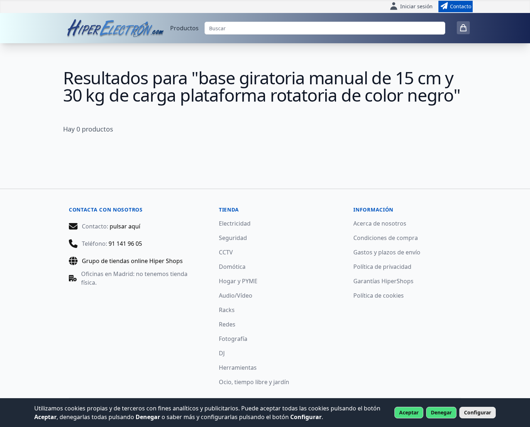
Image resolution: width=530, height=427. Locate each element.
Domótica (232, 267)
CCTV (226, 252)
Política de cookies (378, 295)
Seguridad (233, 238)
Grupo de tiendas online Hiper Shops (132, 261)
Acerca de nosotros (379, 223)
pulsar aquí (125, 226)
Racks (227, 310)
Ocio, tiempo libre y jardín (254, 382)
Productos (184, 28)
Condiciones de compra (385, 238)
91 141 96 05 (125, 244)
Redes (227, 324)
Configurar (477, 412)
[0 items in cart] (463, 27)
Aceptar (409, 412)
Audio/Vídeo (235, 295)
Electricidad (235, 223)
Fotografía (233, 339)
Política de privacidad (382, 267)
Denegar (441, 412)
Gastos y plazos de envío (386, 252)
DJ (222, 353)
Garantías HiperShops (383, 281)
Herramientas (238, 368)
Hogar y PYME (238, 281)
